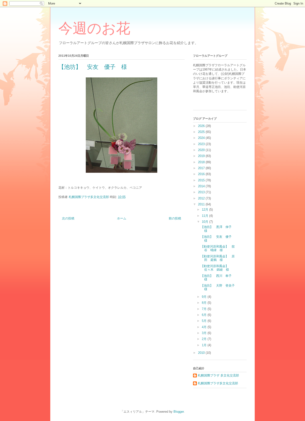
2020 (202, 150)
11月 (205, 216)
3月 (205, 333)
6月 (205, 315)
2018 (202, 162)
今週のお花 (94, 28)
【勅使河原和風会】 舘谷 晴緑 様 (218, 248)
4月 (205, 327)
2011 (202, 204)
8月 (205, 302)
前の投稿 (175, 218)
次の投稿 (68, 218)
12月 (205, 209)
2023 (202, 144)
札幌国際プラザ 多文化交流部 (218, 375)
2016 (202, 174)
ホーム (121, 218)
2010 (202, 353)
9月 (205, 297)
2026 (202, 126)
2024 (202, 138)
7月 (205, 309)
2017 (202, 168)
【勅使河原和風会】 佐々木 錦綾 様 (216, 268)
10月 (205, 221)
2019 (202, 156)
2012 (202, 198)
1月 (205, 345)
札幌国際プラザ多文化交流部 (218, 383)
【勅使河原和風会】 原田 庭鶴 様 (218, 258)
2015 (202, 180)
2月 (205, 339)
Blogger (178, 411)
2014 (202, 186)
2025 (202, 132)
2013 (202, 192)
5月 (205, 321)
